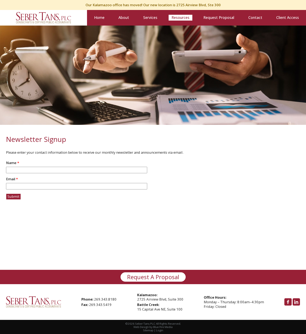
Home (99, 17)
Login (159, 330)
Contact (255, 17)
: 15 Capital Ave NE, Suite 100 (160, 307)
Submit (13, 196)
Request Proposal (218, 17)
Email (12, 179)
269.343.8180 (105, 299)
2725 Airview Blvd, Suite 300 (160, 297)
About (123, 17)
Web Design (141, 327)
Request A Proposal (153, 277)
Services (150, 17)
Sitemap (148, 330)
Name (12, 163)
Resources (180, 17)
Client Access (287, 17)
